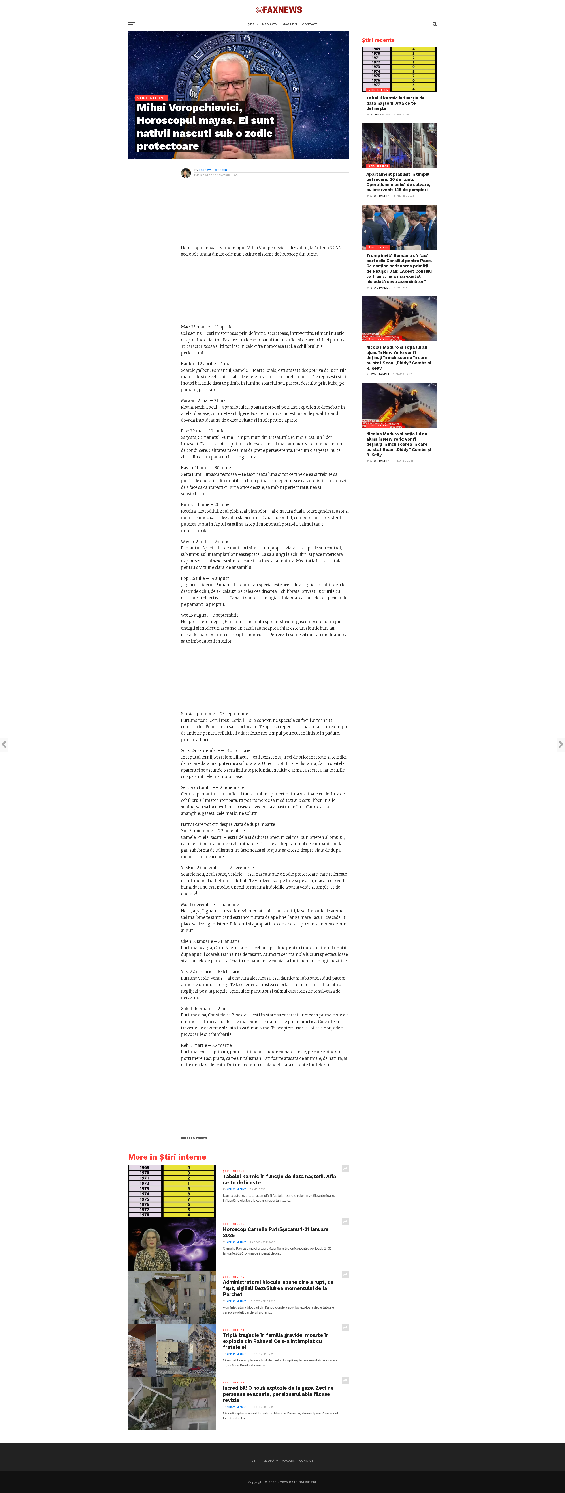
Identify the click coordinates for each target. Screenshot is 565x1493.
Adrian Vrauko (237, 1189)
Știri (252, 24)
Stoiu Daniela (379, 196)
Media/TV (269, 24)
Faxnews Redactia (213, 169)
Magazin (289, 24)
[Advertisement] (265, 214)
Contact (309, 24)
